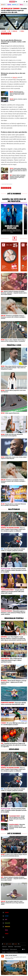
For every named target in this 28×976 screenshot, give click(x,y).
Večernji (15, 77)
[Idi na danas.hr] (13, 1)
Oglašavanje (10, 946)
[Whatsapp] (6, 34)
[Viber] (8, 34)
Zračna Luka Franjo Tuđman (7, 184)
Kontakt (3, 952)
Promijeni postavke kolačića (12, 952)
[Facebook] (2, 34)
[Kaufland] (14, 238)
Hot (6, 919)
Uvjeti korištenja (17, 946)
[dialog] (14, 965)
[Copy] (10, 34)
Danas (7, 912)
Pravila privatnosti (13, 949)
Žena (6, 930)
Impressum (4, 946)
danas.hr (15, 31)
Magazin (7, 923)
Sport (6, 916)
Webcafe (7, 926)
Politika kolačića (5, 949)
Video (6, 934)
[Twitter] (4, 34)
